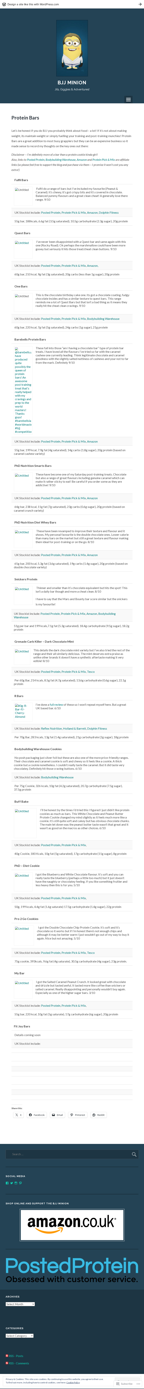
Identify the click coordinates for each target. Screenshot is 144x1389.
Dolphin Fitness (109, 212)
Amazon (82, 159)
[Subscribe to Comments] (7, 1363)
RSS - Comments (19, 1363)
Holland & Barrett (74, 728)
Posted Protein (35, 159)
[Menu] (128, 99)
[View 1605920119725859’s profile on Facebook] (7, 1183)
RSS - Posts (16, 1356)
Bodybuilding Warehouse (61, 159)
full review (56, 704)
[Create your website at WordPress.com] (72, 4)
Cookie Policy (73, 1382)
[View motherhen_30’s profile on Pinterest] (20, 1183)
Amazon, (92, 265)
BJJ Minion (72, 82)
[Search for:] (72, 1154)
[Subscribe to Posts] (7, 1356)
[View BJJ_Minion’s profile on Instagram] (15, 1183)
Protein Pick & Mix (103, 159)
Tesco (91, 671)
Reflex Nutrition (51, 728)
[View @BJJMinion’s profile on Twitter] (11, 1183)
